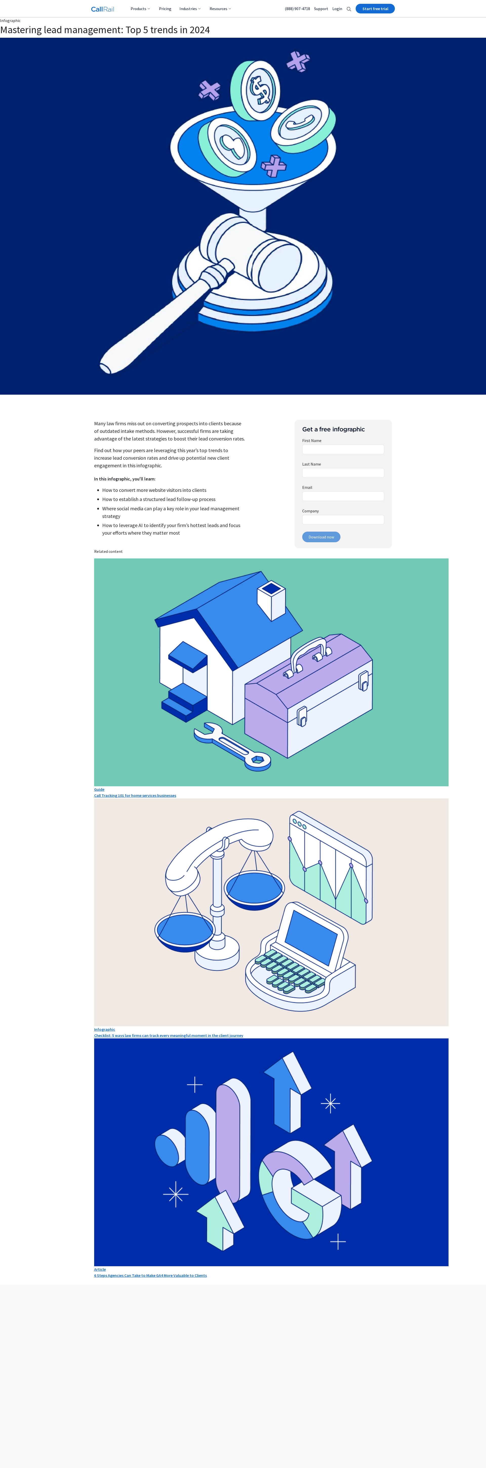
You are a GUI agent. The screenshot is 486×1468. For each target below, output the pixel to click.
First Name (311, 440)
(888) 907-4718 (297, 8)
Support (321, 8)
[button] (349, 9)
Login (337, 8)
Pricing (165, 8)
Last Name (311, 464)
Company (310, 510)
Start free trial (375, 8)
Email (307, 487)
